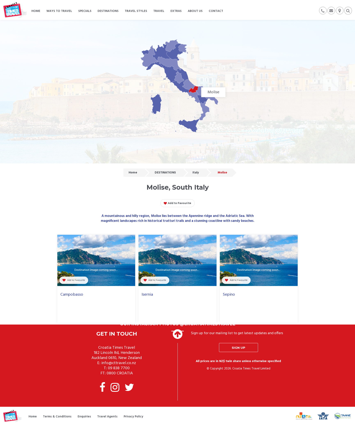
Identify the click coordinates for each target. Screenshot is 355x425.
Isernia (147, 294)
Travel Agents (107, 416)
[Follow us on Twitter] (129, 388)
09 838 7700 (119, 368)
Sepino (229, 294)
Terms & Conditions (57, 416)
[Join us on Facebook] (102, 388)
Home (133, 172)
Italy (195, 172)
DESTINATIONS (165, 172)
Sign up (238, 348)
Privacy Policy (133, 416)
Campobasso (71, 294)
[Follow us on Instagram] (115, 388)
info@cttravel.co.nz (118, 363)
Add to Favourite (179, 203)
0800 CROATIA (120, 373)
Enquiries (84, 416)
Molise (222, 172)
